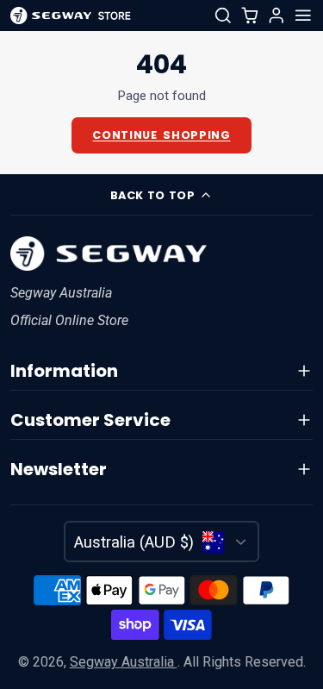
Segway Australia (123, 662)
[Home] (70, 15)
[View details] (108, 253)
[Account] (276, 15)
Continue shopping (161, 135)
